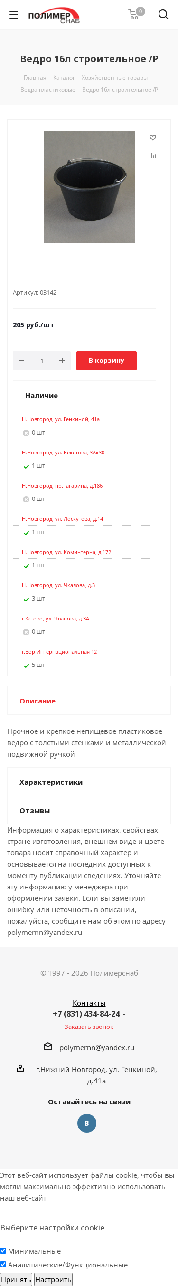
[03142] (89, 188)
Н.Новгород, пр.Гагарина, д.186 (62, 485)
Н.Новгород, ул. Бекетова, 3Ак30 (63, 452)
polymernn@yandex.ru (96, 1047)
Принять (16, 1279)
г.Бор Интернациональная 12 (59, 651)
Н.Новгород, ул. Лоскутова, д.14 (62, 518)
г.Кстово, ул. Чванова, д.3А (55, 618)
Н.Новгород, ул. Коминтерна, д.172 (66, 551)
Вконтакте (86, 1123)
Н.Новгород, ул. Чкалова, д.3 (58, 585)
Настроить (53, 1279)
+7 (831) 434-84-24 (86, 1013)
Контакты (89, 1003)
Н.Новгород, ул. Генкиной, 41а (61, 419)
